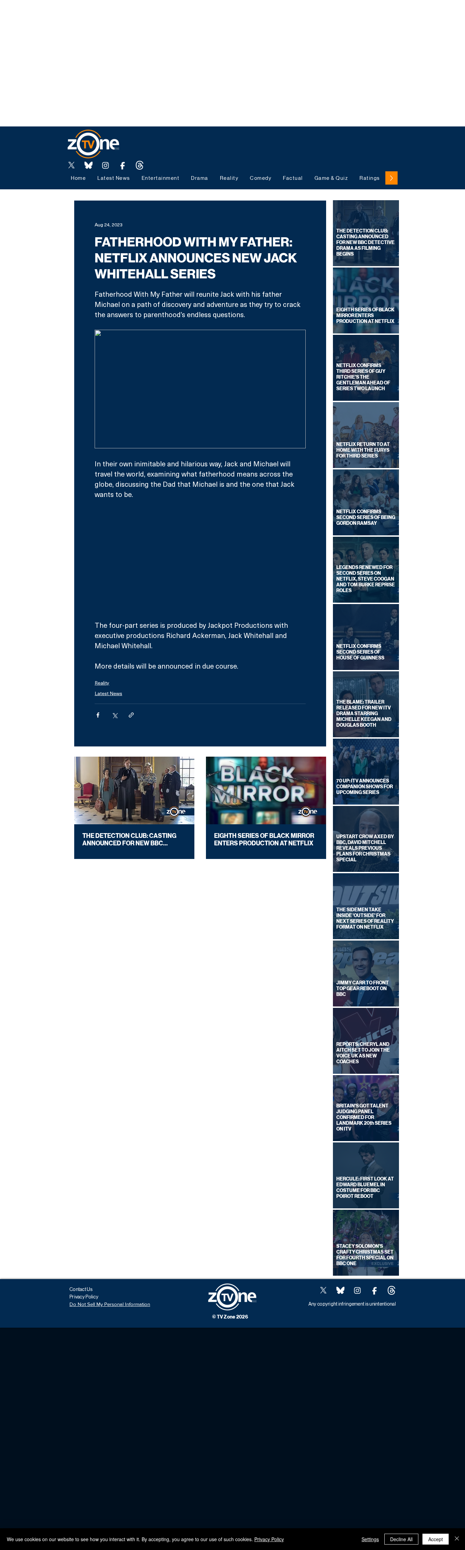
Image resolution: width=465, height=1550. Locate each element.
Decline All (401, 1539)
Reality (102, 682)
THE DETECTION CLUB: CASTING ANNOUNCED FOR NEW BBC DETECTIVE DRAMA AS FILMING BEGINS (129, 839)
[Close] (457, 1539)
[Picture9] (139, 165)
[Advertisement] (124, 15)
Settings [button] (370, 1539)
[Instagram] (105, 165)
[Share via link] (131, 715)
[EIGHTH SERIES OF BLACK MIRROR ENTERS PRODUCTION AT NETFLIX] (266, 790)
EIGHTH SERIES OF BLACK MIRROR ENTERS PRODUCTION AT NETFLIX (264, 839)
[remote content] (200, 560)
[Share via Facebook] (98, 715)
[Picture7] (122, 165)
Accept (435, 1539)
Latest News (108, 693)
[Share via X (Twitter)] (114, 715)
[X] (71, 165)
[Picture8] (88, 165)
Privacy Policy (269, 1539)
